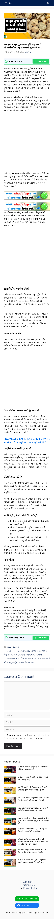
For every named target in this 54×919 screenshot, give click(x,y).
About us (28, 882)
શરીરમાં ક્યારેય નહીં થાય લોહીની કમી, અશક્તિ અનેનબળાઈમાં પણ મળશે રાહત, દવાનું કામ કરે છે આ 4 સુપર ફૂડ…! (33, 841)
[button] (48, 3)
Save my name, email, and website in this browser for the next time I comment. (28, 737)
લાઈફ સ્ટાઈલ (13, 647)
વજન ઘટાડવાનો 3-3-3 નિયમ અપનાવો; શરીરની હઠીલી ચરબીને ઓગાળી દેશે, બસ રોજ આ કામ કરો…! (33, 820)
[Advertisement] (27, 143)
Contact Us (29, 885)
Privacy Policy (30, 888)
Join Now (42, 61)
